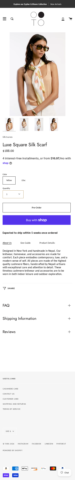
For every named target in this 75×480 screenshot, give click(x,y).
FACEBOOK (36, 444)
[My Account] (63, 19)
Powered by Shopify (13, 450)
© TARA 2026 (8, 444)
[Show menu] (5, 19)
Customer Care (11, 399)
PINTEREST (61, 444)
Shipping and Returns (14, 404)
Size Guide (25, 242)
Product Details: (47, 242)
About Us (7, 242)
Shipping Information (19, 318)
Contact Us (8, 394)
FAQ (6, 305)
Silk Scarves (8, 137)
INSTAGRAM (23, 444)
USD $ (8, 431)
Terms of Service (11, 409)
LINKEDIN (49, 444)
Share (11, 288)
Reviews (9, 331)
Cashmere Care (10, 389)
